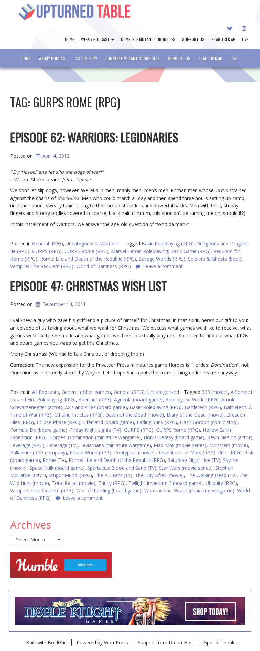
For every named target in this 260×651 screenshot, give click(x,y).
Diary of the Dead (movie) (195, 414)
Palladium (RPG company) (38, 452)
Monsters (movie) (228, 445)
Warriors (109, 243)
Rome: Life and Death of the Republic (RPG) (88, 258)
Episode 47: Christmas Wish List (88, 285)
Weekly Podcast (96, 39)
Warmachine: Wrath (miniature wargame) (189, 490)
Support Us (193, 39)
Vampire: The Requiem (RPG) (41, 266)
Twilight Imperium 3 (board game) (165, 483)
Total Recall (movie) (73, 483)
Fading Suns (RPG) (157, 422)
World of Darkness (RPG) (103, 266)
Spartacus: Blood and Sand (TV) (121, 468)
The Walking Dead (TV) (212, 475)
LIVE (245, 39)
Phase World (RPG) (90, 452)
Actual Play (86, 58)
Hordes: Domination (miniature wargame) (95, 437)
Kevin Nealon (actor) (229, 437)
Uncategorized (82, 243)
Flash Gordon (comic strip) (209, 422)
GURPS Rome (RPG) (86, 251)
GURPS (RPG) (47, 251)
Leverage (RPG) (27, 445)
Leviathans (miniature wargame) (115, 445)
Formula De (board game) (38, 430)
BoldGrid (57, 642)
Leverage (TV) (62, 445)
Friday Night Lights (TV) (95, 430)
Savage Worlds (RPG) (162, 258)
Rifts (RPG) (230, 452)
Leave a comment (163, 266)
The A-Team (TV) (113, 475)
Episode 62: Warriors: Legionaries (94, 137)
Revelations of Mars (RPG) (186, 452)
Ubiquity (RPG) (221, 483)
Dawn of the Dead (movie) (134, 414)
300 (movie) (215, 392)
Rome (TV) (54, 460)
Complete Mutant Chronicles (148, 39)
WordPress (116, 642)
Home (69, 39)
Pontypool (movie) (134, 452)
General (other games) (86, 392)
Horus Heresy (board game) (174, 437)
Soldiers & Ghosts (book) (215, 258)
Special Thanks (220, 642)
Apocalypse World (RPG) (192, 399)
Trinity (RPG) (112, 483)
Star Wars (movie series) (186, 468)
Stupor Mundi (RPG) (70, 475)
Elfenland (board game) (108, 422)
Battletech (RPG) (203, 407)
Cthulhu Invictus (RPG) (78, 414)
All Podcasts (45, 392)
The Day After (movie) (159, 475)
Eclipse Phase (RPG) (58, 422)
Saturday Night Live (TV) (194, 460)
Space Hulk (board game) (57, 468)
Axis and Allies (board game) (96, 407)
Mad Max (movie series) (180, 445)
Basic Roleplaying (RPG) (168, 243)
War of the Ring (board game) (109, 490)
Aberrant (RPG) (95, 399)
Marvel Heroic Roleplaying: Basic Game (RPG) (161, 251)
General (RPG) (47, 243)
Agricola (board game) (138, 399)
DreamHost (181, 642)
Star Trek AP (223, 39)
